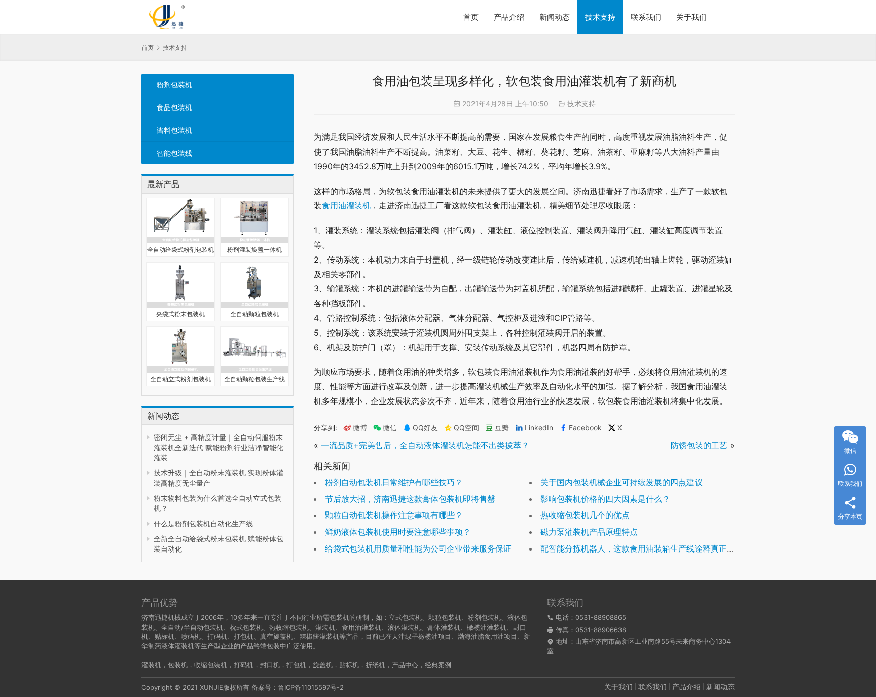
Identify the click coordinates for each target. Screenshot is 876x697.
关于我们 (691, 17)
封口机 (270, 665)
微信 (385, 428)
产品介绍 (509, 17)
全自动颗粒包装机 (254, 314)
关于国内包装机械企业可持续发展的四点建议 (621, 482)
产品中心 (405, 665)
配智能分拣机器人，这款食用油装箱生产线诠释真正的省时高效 (654, 548)
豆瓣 (502, 428)
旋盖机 (323, 665)
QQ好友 (425, 428)
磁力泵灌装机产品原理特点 (589, 532)
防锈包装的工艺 (699, 445)
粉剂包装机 (174, 84)
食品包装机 (174, 107)
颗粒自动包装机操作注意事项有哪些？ (394, 515)
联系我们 (646, 17)
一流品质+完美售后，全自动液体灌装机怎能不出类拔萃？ (425, 445)
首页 (471, 17)
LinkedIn (539, 428)
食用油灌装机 (346, 205)
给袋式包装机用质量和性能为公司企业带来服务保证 (418, 548)
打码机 (243, 665)
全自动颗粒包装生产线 (254, 379)
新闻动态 (554, 17)
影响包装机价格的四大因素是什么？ (605, 499)
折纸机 (375, 665)
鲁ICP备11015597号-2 (311, 687)
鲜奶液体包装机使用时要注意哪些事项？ (398, 532)
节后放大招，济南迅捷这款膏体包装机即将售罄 (410, 499)
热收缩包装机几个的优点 (585, 515)
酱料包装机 (174, 130)
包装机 (178, 665)
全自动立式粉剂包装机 (180, 379)
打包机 (296, 665)
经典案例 (438, 665)
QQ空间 (466, 428)
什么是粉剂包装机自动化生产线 (203, 523)
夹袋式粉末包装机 (180, 314)
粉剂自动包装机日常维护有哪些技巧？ (394, 482)
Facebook (585, 428)
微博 (360, 428)
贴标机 (349, 665)
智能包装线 (174, 153)
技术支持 (600, 17)
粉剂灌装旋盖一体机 (254, 249)
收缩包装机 (210, 665)
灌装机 (151, 665)
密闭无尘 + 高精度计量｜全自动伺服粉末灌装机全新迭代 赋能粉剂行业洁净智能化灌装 (218, 447)
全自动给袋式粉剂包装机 (180, 249)
